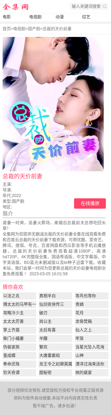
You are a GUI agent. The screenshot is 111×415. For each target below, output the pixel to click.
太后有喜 (47, 330)
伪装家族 (11, 347)
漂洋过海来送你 (89, 364)
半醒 (43, 338)
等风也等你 (85, 296)
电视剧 (35, 17)
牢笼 (79, 338)
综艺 (86, 17)
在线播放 (90, 203)
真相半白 (47, 296)
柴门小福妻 (13, 338)
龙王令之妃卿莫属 (55, 364)
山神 (79, 355)
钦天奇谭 (11, 372)
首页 (7, 29)
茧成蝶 (9, 355)
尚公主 (45, 321)
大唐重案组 (49, 355)
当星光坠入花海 (89, 347)
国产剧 (34, 29)
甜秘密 (45, 372)
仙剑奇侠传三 (51, 304)
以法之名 (11, 296)
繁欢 (43, 347)
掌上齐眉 (11, 330)
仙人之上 (83, 330)
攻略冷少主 (13, 313)
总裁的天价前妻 (57, 29)
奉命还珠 (11, 364)
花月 (79, 313)
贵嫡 (79, 304)
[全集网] (15, 6)
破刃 (43, 313)
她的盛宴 (83, 372)
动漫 (60, 17)
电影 (7, 17)
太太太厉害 (13, 321)
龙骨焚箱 (83, 321)
